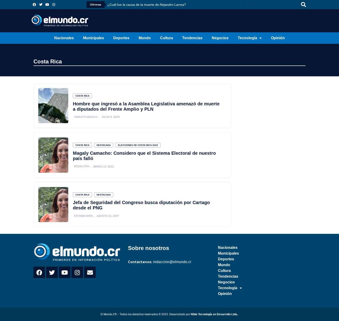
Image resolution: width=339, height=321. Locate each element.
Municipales (93, 38)
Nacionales (64, 38)
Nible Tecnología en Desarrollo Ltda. (214, 314)
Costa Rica (47, 61)
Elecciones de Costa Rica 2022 (138, 145)
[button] (303, 4)
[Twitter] (41, 4)
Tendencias (192, 38)
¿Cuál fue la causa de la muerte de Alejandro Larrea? (146, 4)
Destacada (104, 145)
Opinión (278, 38)
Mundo (145, 38)
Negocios (220, 38)
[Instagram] (54, 4)
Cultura (166, 38)
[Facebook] (34, 4)
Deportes (121, 38)
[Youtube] (47, 4)
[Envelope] (90, 272)
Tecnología (247, 38)
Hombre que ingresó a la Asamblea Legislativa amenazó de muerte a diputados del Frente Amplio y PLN (146, 106)
